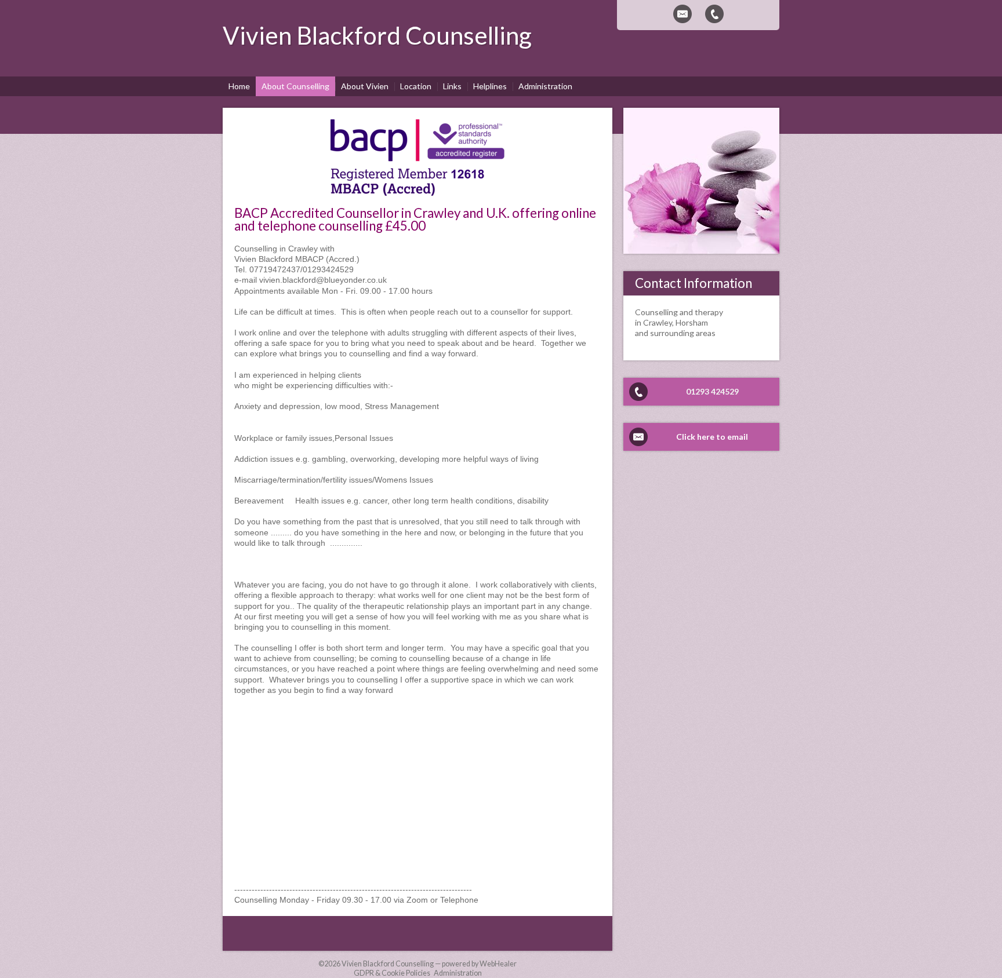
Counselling (468, 35)
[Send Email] (682, 14)
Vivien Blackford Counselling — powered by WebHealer (429, 963)
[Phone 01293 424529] (714, 14)
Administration (458, 973)
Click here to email (712, 436)
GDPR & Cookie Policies (392, 973)
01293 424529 (712, 391)
